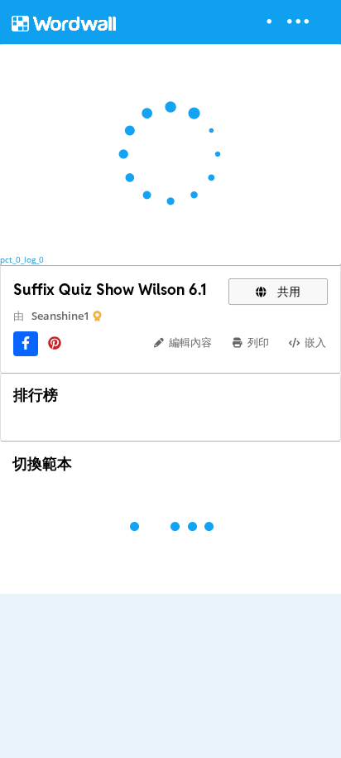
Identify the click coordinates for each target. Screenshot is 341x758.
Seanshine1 (60, 315)
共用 (287, 291)
